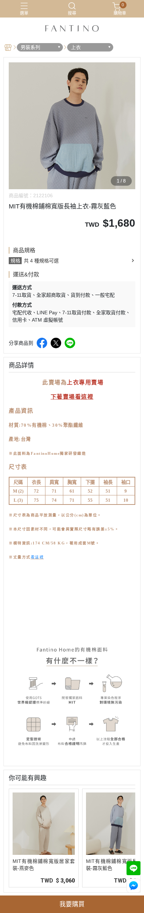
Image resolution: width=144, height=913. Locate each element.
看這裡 (37, 557)
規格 (15, 260)
